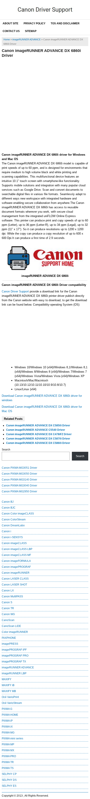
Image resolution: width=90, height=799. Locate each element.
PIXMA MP (8, 744)
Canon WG (8, 614)
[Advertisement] (45, 105)
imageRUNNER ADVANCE (26, 39)
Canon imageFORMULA (16, 560)
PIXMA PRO (9, 756)
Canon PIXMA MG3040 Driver (19, 485)
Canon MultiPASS (12, 596)
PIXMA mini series (12, 738)
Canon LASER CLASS (15, 578)
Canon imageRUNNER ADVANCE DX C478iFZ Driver (39, 434)
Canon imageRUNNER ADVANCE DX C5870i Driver (38, 438)
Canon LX (8, 590)
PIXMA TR (8, 762)
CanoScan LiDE (11, 626)
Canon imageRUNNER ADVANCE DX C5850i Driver (38, 425)
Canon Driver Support (15, 291)
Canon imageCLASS (14, 543)
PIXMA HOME (10, 714)
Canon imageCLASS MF (16, 555)
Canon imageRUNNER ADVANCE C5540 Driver (35, 429)
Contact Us (11, 31)
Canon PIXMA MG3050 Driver (19, 473)
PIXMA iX (7, 726)
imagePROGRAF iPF (14, 649)
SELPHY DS (9, 779)
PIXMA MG (8, 732)
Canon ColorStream (14, 519)
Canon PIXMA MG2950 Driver (19, 491)
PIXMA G (7, 708)
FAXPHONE (9, 637)
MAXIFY (6, 679)
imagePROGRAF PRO (15, 655)
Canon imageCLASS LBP (17, 549)
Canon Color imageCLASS (18, 513)
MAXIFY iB (8, 685)
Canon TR (8, 608)
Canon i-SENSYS (12, 537)
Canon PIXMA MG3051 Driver (19, 467)
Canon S (7, 602)
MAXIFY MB (9, 691)
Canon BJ (8, 501)
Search (6, 449)
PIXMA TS (8, 768)
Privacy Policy (34, 23)
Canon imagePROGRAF (16, 566)
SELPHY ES (9, 785)
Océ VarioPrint (10, 697)
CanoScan (8, 620)
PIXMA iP (7, 720)
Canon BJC (9, 507)
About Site (10, 23)
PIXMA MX (8, 750)
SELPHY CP (9, 774)
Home (6, 39)
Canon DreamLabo (13, 525)
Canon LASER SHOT (14, 584)
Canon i (6, 531)
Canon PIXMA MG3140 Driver (19, 479)
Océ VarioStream (12, 703)
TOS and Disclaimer (65, 23)
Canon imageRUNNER (15, 572)
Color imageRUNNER (15, 632)
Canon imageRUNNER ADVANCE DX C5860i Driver (38, 443)
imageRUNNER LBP (14, 673)
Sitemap (30, 31)
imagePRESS (10, 643)
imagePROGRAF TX (14, 661)
